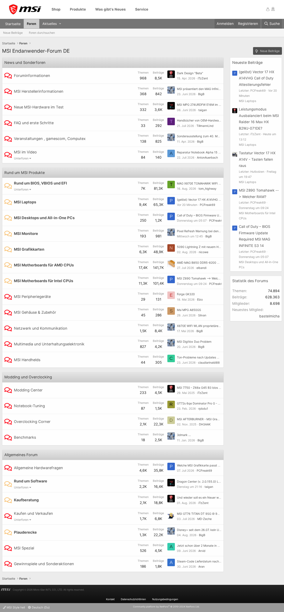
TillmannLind (205, 126)
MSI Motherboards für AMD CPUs (44, 265)
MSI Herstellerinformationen (38, 91)
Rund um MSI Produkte (24, 172)
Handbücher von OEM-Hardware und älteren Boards (212, 120)
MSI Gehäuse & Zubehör (35, 312)
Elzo (200, 299)
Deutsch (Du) (40, 607)
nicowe (203, 252)
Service (141, 9)
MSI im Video (25, 152)
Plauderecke (25, 532)
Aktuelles (49, 24)
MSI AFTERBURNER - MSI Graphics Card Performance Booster (219, 419)
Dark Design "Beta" (190, 73)
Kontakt (110, 599)
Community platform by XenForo (166, 606)
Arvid (201, 550)
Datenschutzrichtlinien (133, 599)
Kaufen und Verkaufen (33, 513)
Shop (56, 9)
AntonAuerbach (207, 157)
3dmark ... (184, 435)
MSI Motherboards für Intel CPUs (43, 281)
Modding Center (28, 390)
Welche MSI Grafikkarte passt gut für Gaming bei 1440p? (215, 465)
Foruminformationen (32, 75)
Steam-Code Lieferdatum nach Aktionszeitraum (209, 561)
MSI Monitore (26, 233)
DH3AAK (205, 424)
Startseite (13, 24)
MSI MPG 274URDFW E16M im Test (201, 104)
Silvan (202, 315)
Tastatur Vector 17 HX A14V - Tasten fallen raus (257, 159)
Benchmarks (25, 437)
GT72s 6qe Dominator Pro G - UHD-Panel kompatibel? (213, 403)
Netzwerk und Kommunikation (40, 328)
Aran (201, 566)
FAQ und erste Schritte (34, 123)
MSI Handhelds (27, 360)
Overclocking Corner (32, 421)
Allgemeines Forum (21, 455)
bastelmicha (269, 316)
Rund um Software (30, 481)
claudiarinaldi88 (209, 362)
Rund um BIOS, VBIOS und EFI (40, 183)
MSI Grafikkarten (29, 249)
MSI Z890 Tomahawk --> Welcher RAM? (204, 278)
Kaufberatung (26, 500)
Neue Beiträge (13, 32)
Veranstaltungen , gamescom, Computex (50, 138)
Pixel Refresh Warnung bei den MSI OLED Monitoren (212, 231)
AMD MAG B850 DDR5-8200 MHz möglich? (206, 262)
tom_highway (207, 188)
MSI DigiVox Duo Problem (194, 341)
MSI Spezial (24, 548)
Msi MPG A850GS (189, 310)
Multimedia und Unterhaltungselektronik (49, 344)
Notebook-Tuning (29, 406)
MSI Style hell (15, 607)
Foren (31, 24)
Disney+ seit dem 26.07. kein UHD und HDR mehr (210, 530)
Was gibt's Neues (110, 9)
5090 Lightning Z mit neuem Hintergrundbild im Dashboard (217, 247)
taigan (202, 110)
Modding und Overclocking (28, 377)
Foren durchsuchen (42, 32)
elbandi (201, 268)
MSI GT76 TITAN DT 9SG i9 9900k (201, 513)
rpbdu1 (203, 408)
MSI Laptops (25, 202)
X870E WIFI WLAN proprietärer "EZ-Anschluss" (209, 326)
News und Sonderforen (25, 62)
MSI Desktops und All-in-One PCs (44, 218)
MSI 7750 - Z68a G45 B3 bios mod (201, 387)
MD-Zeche (204, 519)
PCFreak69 (207, 204)
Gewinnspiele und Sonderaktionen (44, 564)
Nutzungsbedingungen (165, 599)
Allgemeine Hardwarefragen (38, 468)
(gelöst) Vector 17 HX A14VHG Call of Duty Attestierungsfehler (219, 199)
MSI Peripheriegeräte (32, 296)
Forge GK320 (186, 294)
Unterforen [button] (21, 158)
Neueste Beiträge (247, 62)
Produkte (78, 9)
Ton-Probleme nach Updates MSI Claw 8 (204, 357)
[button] (60, 23)
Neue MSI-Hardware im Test (39, 107)
